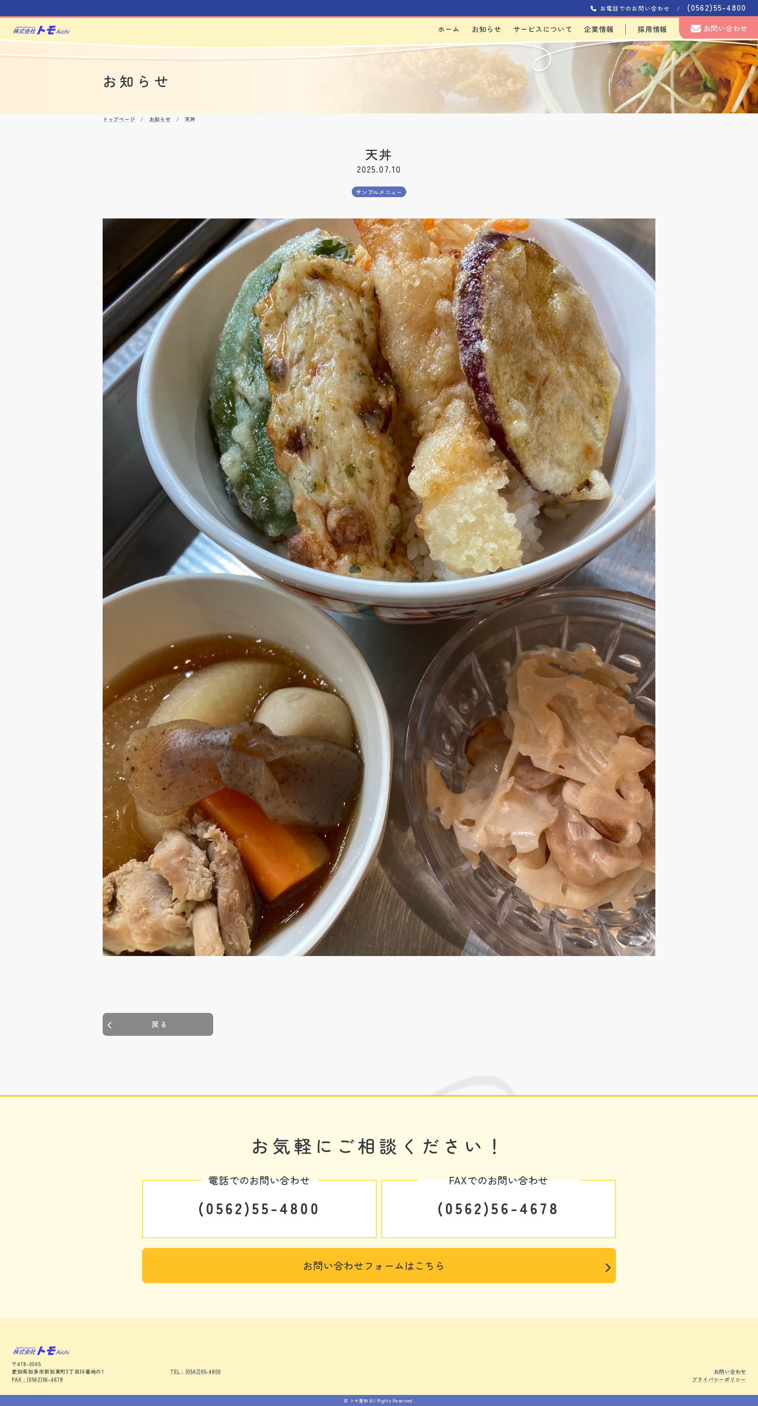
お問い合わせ (724, 28)
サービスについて (542, 29)
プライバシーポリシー (719, 1379)
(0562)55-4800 (259, 1207)
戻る (160, 1024)
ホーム (449, 29)
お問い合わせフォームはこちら (374, 1265)
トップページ (119, 119)
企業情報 (599, 29)
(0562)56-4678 (498, 1207)
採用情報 (652, 29)
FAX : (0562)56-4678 (37, 1379)
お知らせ (486, 29)
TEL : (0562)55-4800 (195, 1371)
